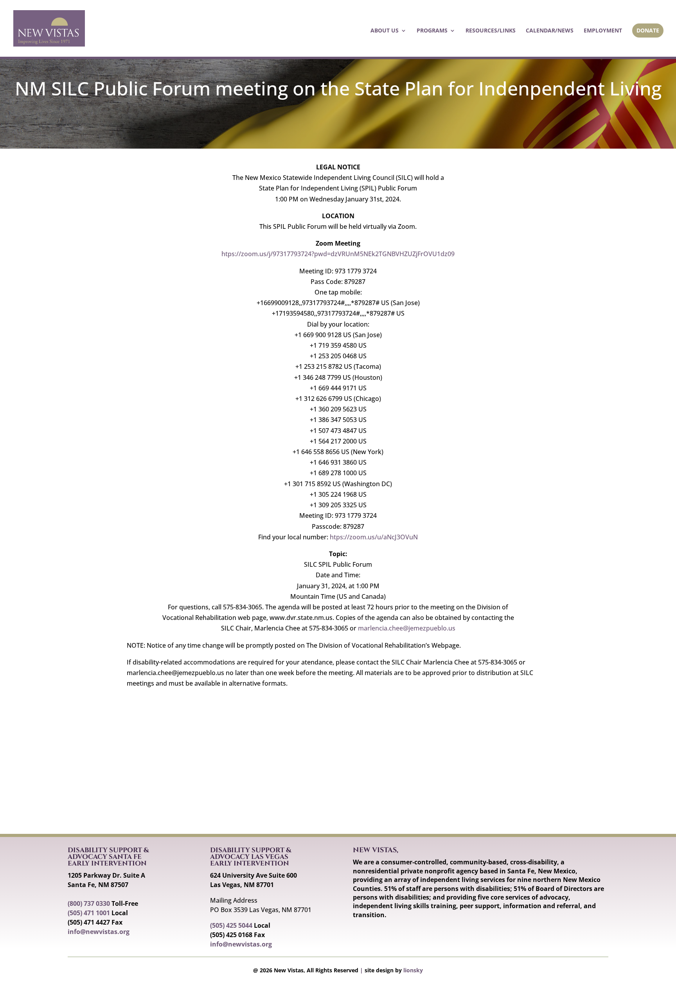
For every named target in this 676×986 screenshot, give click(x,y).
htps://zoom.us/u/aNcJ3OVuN (374, 537)
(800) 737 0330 (89, 903)
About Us (384, 31)
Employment (603, 31)
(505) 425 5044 (231, 925)
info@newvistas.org (98, 931)
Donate (647, 30)
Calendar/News (550, 31)
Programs (432, 31)
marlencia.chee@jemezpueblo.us (406, 628)
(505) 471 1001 (89, 913)
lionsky (413, 970)
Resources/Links (491, 31)
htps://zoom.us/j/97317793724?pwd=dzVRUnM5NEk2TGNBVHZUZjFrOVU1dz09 (338, 254)
